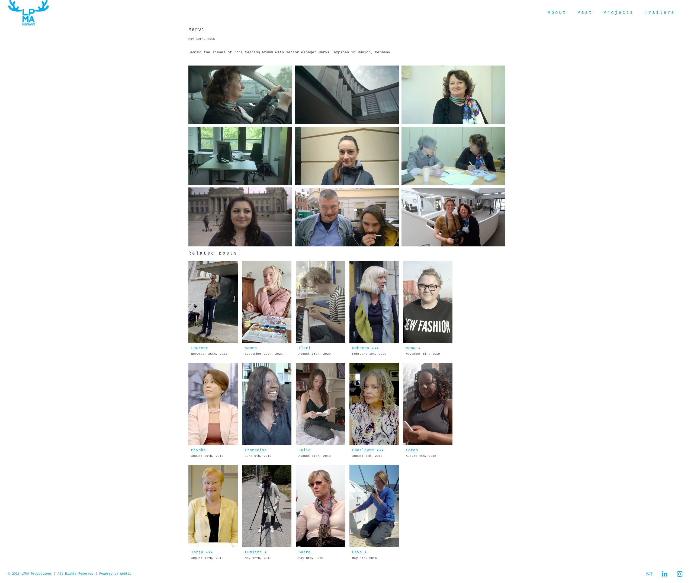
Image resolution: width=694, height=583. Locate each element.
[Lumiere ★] (267, 506)
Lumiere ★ (256, 552)
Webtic (125, 574)
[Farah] (428, 404)
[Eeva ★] (374, 506)
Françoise (256, 450)
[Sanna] (267, 302)
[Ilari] (320, 302)
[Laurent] (213, 302)
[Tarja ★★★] (213, 506)
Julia (304, 450)
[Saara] (320, 506)
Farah (412, 450)
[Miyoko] (213, 404)
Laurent (199, 348)
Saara (304, 552)
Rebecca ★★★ (365, 348)
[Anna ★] (428, 302)
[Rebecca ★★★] (374, 302)
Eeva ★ (359, 552)
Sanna (251, 348)
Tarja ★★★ (202, 552)
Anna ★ (413, 348)
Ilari (304, 348)
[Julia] (320, 404)
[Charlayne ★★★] (374, 404)
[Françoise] (267, 404)
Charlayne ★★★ (368, 450)
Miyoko (198, 450)
